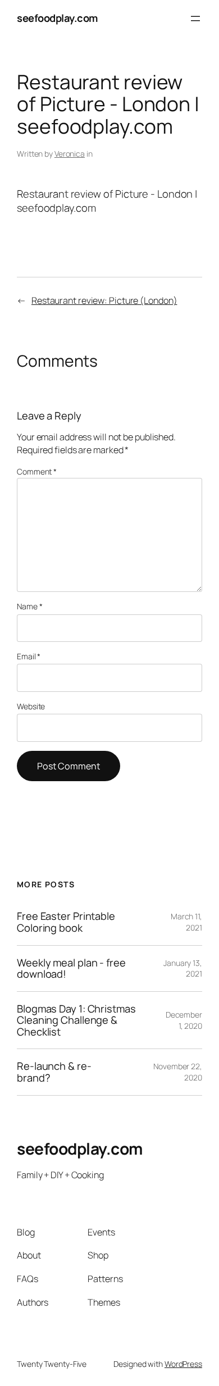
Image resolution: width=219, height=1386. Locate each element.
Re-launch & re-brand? (54, 1071)
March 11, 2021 (186, 922)
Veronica (69, 153)
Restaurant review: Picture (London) (104, 300)
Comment (37, 471)
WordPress (183, 1363)
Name (29, 606)
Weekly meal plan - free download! (71, 968)
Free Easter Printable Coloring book (66, 921)
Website (31, 706)
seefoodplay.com (57, 18)
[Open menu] (195, 18)
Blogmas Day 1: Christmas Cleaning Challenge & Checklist (76, 1020)
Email (28, 656)
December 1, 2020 (184, 1020)
